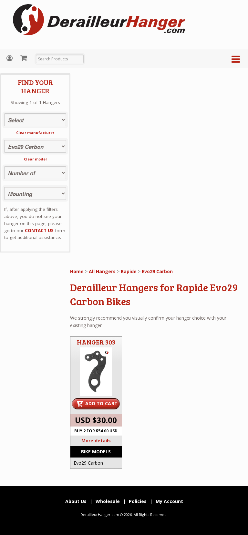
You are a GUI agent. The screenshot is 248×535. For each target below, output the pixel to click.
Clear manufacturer (35, 132)
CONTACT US (39, 230)
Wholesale (108, 501)
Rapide (129, 271)
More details (96, 440)
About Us (76, 501)
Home (77, 271)
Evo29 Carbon (157, 271)
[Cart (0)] (24, 57)
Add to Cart (101, 403)
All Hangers (102, 271)
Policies (138, 501)
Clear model (35, 159)
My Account (10, 58)
